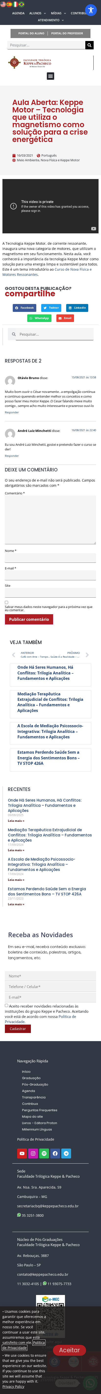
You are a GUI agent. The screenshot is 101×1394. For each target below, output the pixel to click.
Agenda (18, 13)
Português (49, 155)
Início (26, 1071)
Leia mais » (16, 821)
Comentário (15, 493)
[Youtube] (22, 1153)
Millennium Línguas (37, 1129)
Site (7, 585)
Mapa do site (32, 1116)
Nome (10, 550)
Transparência (34, 1097)
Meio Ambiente (28, 160)
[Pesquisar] (89, 45)
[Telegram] (66, 1153)
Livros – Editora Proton (39, 1123)
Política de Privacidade (35, 1139)
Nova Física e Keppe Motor (60, 160)
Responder (12, 412)
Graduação (31, 1078)
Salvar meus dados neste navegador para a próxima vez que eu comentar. (48, 608)
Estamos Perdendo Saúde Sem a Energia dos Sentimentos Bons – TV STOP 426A (48, 757)
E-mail (10, 568)
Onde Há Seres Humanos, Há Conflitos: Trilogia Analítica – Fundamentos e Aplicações (45, 673)
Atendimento (48, 20)
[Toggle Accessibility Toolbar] (91, 10)
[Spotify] (44, 1153)
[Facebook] (55, 1153)
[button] (50, 76)
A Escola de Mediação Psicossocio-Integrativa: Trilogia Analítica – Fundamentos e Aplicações (50, 731)
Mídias (56, 13)
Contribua (79, 13)
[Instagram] (33, 1153)
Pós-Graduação (35, 1084)
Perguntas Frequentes (39, 1110)
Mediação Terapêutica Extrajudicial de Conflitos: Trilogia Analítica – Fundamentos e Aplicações (50, 702)
